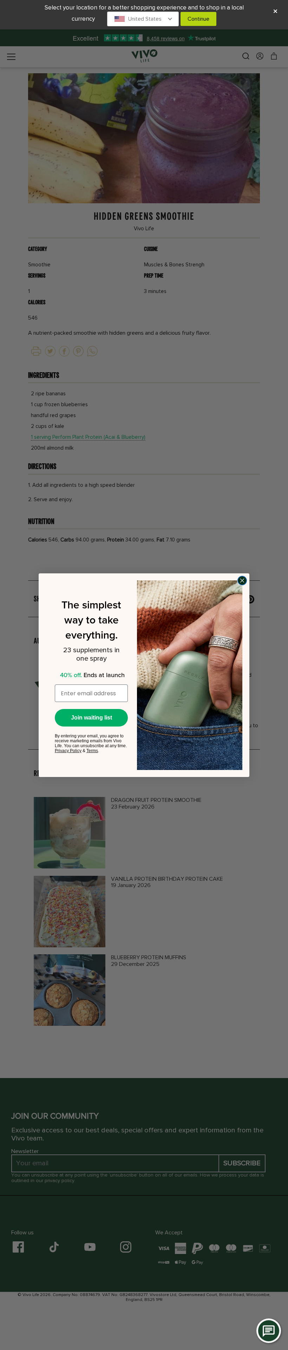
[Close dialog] (242, 580)
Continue (198, 18)
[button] (143, 19)
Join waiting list (91, 718)
